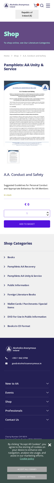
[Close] (49, 444)
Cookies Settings (27, 477)
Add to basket (27, 224)
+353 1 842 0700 (20, 358)
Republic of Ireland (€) (27, 14)
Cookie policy (27, 458)
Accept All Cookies (27, 469)
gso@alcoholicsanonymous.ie (27, 363)
